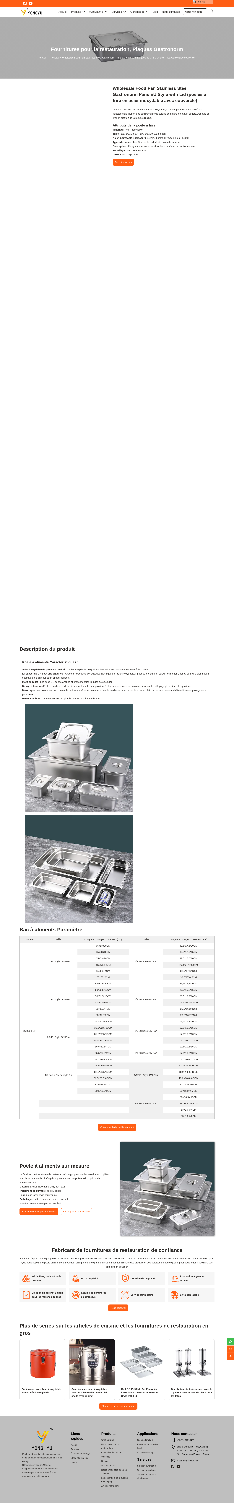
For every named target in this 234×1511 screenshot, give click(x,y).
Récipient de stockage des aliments (114, 1472)
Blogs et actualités (79, 1458)
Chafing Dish (107, 1440)
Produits (76, 11)
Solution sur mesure (146, 1466)
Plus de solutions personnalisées (39, 1211)
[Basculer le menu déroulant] (83, 11)
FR (203, 2)
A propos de (137, 11)
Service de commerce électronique (147, 1476)
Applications (147, 1434)
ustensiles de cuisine (111, 1452)
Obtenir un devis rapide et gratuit (117, 1127)
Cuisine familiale (145, 1440)
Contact (74, 1462)
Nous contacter (171, 11)
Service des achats (146, 1470)
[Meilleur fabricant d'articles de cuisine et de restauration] (31, 12)
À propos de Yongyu (80, 1453)
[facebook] (25, 3)
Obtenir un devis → (195, 12)
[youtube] (30, 3)
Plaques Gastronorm (157, 49)
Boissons (105, 1461)
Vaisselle (105, 1457)
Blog (155, 11)
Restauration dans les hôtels (147, 1446)
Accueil (62, 11)
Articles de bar (108, 1465)
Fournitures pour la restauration (90, 49)
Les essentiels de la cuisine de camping (114, 1480)
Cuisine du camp (145, 1452)
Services (144, 1459)
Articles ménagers (110, 1486)
